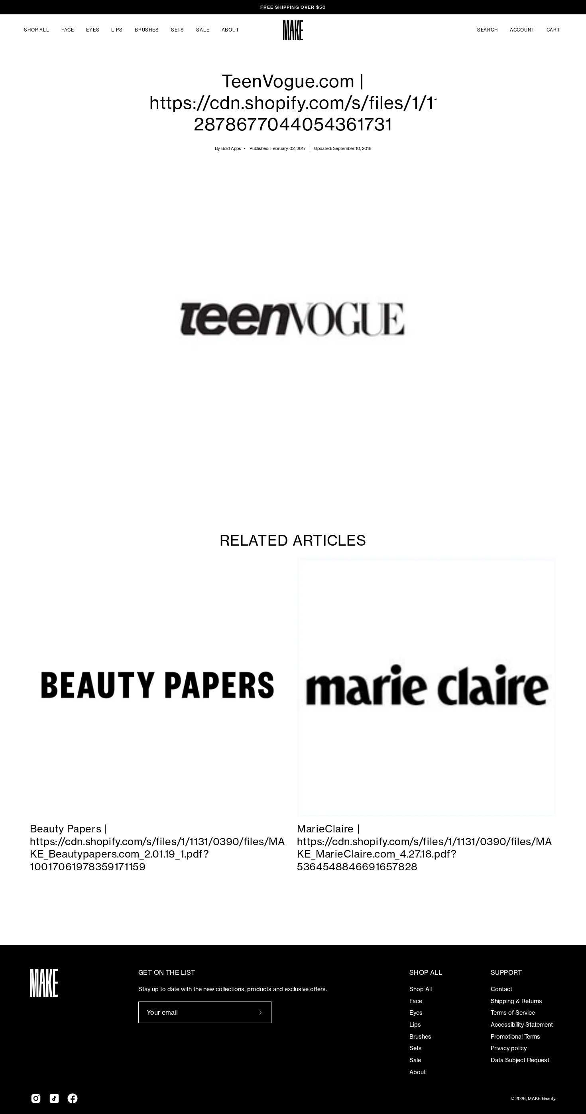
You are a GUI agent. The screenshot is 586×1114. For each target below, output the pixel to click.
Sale (415, 1060)
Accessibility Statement (522, 1024)
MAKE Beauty (541, 1098)
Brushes (420, 1036)
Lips (415, 1024)
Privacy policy (509, 1048)
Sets (415, 1048)
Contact (501, 989)
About (417, 1072)
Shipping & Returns (516, 1001)
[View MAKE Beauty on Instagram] (36, 1098)
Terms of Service (513, 1012)
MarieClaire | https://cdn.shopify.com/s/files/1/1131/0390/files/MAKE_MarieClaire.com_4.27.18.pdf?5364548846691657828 (425, 847)
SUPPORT (506, 972)
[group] (293, 7)
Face (415, 1001)
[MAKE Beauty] (293, 30)
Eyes (416, 1012)
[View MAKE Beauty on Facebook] (73, 1098)
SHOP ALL (425, 972)
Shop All (420, 989)
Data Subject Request (520, 1060)
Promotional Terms (515, 1036)
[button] (487, 30)
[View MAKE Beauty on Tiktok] (54, 1098)
